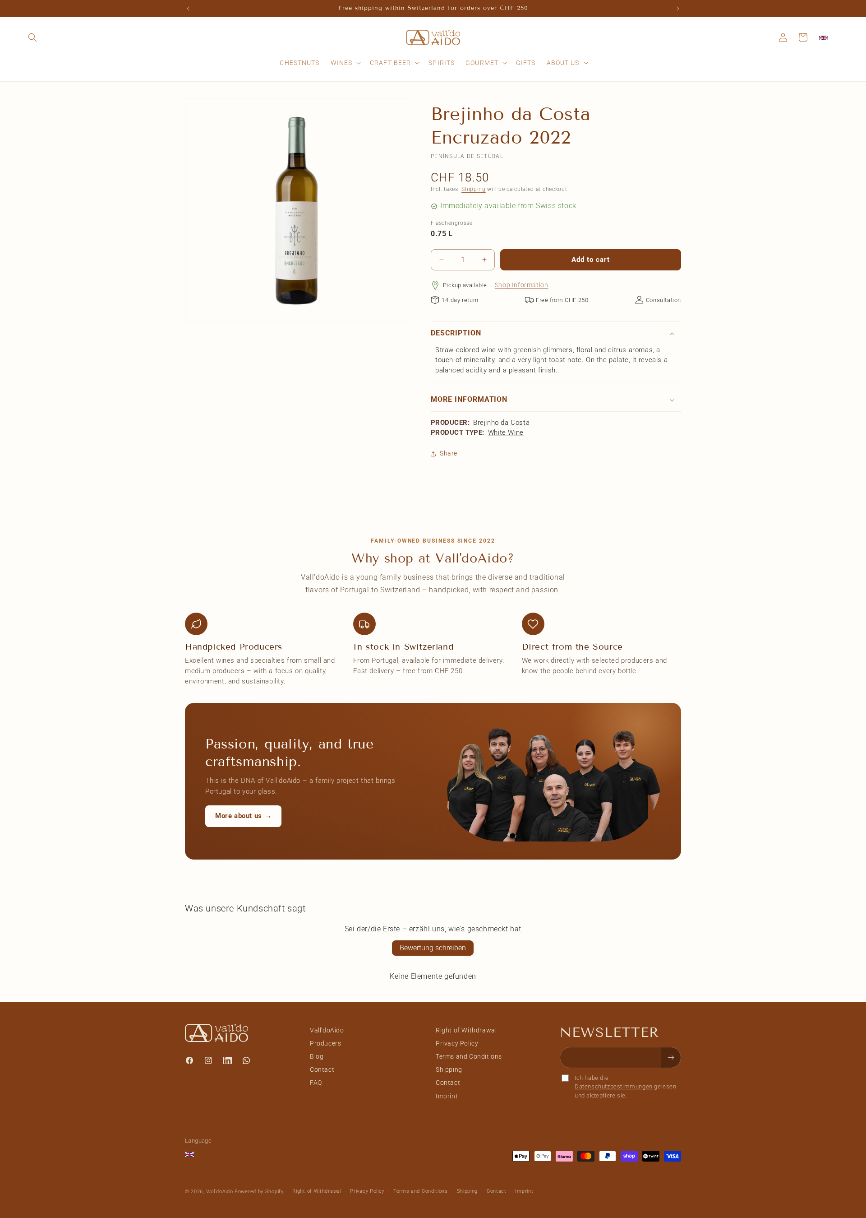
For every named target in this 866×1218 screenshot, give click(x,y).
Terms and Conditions (469, 1056)
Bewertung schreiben (433, 948)
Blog (316, 1056)
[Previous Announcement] (188, 8)
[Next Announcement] (678, 8)
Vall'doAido (327, 1030)
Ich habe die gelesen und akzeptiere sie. (626, 1086)
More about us (243, 816)
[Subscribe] (671, 1057)
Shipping (473, 189)
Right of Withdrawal (466, 1030)
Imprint (447, 1096)
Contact (322, 1069)
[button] (32, 37)
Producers (325, 1043)
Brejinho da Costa (501, 422)
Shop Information (521, 284)
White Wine (506, 432)
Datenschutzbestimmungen (614, 1086)
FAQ (316, 1082)
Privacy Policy (457, 1043)
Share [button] (448, 453)
